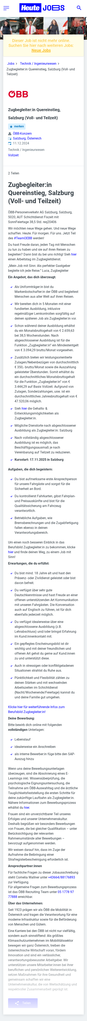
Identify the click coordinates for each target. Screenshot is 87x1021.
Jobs (10, 63)
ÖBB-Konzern (22, 133)
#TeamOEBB (23, 238)
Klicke (12, 707)
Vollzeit (13, 155)
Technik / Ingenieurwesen (38, 63)
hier (73, 254)
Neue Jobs (41, 50)
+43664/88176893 (61, 877)
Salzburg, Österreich (27, 138)
